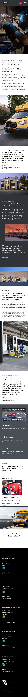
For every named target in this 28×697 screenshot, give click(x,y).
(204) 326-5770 (6, 670)
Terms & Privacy (6, 690)
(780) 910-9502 (6, 621)
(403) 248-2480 (6, 596)
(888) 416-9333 (11, 574)
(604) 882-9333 (6, 572)
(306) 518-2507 (6, 645)
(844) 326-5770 (11, 671)
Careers (14, 542)
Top (3, 551)
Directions (3, 568)
